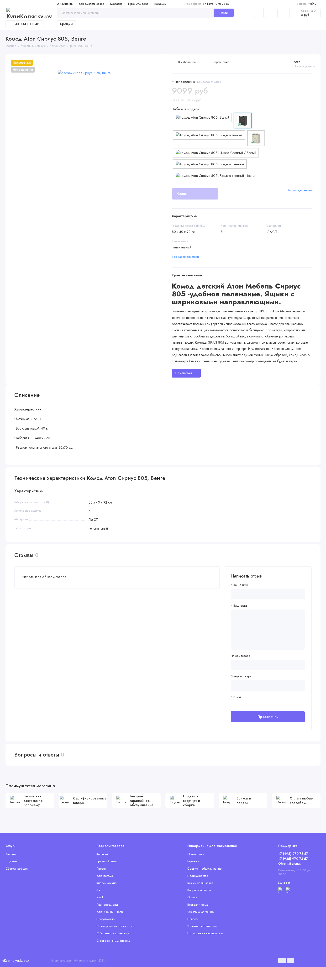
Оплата (192, 897)
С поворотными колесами (114, 926)
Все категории (27, 24)
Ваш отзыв (240, 606)
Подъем (11, 861)
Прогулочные (105, 919)
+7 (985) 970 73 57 (293, 858)
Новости (192, 919)
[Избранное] (283, 13)
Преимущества (138, 4)
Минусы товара (241, 676)
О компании (65, 4)
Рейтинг (238, 697)
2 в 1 (99, 897)
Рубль (306, 4)
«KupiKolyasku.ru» (15, 960)
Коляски (102, 854)
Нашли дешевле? (300, 190)
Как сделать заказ (91, 4)
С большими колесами (112, 933)
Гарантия (193, 861)
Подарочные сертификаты (205, 933)
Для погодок (105, 875)
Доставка (116, 4)
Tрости (101, 868)
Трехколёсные (106, 861)
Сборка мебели (16, 868)
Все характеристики (185, 256)
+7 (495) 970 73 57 (207, 4)
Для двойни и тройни (111, 911)
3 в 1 (99, 890)
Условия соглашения (202, 926)
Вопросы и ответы (199, 890)
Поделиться (183, 373)
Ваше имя (240, 585)
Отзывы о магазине (200, 911)
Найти (224, 13)
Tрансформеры (107, 904)
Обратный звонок (289, 864)
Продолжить (268, 716)
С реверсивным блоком (113, 940)
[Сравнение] (271, 13)
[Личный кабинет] (259, 13)
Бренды (66, 23)
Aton (297, 61)
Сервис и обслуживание (204, 868)
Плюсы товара (240, 656)
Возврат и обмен (198, 904)
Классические (106, 883)
